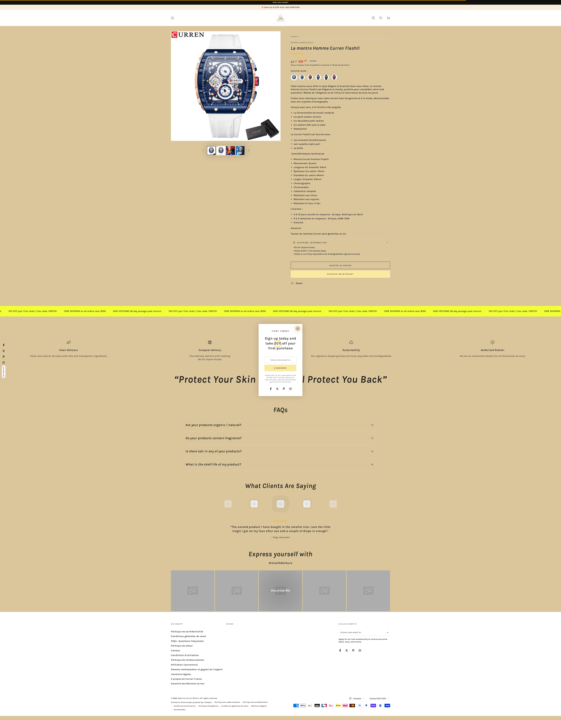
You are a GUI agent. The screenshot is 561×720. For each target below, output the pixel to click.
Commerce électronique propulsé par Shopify (191, 702)
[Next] (340, 504)
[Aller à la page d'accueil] (280, 18)
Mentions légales (259, 706)
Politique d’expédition (209, 706)
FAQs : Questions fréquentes (187, 641)
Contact (175, 650)
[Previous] (221, 504)
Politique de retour (182, 645)
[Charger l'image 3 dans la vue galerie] (230, 150)
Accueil (294, 37)
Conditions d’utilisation (185, 706)
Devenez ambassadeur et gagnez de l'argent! (197, 669)
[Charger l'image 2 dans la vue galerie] (221, 150)
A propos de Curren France (186, 678)
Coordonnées (180, 710)
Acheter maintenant (340, 274)
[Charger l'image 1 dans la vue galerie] (211, 150)
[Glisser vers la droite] (248, 150)
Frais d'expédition (313, 65)
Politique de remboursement (187, 659)
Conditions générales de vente (188, 636)
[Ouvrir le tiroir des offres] (381, 18)
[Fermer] (298, 328)
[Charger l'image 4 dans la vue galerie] (240, 150)
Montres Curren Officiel (302, 43)
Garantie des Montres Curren (187, 683)
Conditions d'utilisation (185, 655)
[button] (373, 18)
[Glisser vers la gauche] (203, 150)
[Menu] (172, 18)
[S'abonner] (388, 632)
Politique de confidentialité (187, 631)
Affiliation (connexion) (184, 664)
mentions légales (181, 674)
